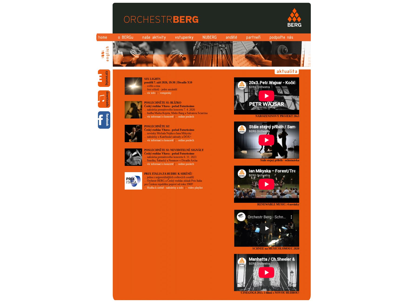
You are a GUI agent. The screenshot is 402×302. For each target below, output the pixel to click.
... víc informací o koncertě (159, 116)
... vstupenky (164, 93)
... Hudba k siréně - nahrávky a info (163, 187)
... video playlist (194, 187)
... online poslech (184, 116)
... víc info (149, 93)
